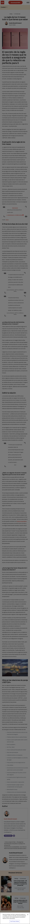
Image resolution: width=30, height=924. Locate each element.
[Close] (27, 914)
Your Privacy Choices (14, 921)
